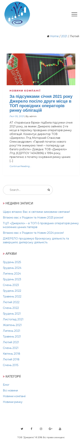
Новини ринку (13, 402)
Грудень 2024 (12, 268)
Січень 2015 (10, 365)
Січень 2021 (10, 348)
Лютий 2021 (11, 342)
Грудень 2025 (12, 262)
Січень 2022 (11, 308)
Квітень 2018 (11, 353)
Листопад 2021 (13, 319)
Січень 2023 (11, 285)
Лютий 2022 (11, 302)
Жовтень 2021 (12, 325)
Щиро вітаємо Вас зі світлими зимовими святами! (36, 212)
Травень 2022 (12, 296)
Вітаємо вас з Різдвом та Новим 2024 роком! (33, 233)
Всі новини (10, 390)
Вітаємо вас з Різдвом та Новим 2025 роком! (33, 217)
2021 (64, 36)
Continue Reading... (20, 166)
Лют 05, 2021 (17, 116)
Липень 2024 (12, 273)
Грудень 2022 (12, 290)
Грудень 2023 (12, 279)
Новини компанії (25, 90)
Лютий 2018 (11, 359)
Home (54, 36)
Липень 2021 (11, 331)
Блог (6, 384)
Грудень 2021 (12, 313)
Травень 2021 (12, 336)
